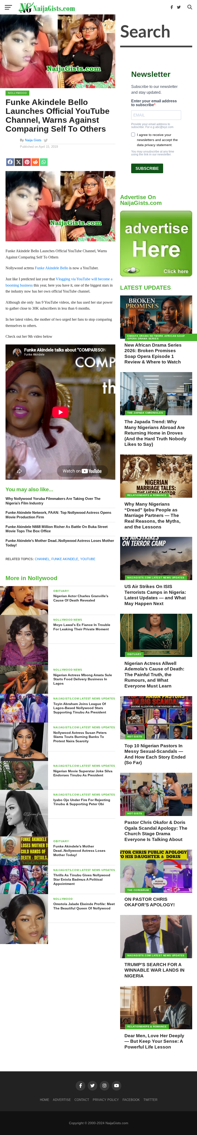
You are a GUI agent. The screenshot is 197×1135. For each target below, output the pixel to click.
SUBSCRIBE (147, 168)
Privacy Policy (106, 1100)
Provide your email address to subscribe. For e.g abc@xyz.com (152, 126)
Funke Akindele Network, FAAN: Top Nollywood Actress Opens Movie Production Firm (58, 514)
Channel (42, 559)
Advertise (62, 1100)
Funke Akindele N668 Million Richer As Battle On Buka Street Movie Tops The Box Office (57, 529)
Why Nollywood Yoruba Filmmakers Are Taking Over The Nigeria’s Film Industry (53, 501)
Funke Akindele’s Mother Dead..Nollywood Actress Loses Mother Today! (60, 543)
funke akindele (64, 559)
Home (44, 1100)
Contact (81, 1100)
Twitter (150, 1100)
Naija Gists (33, 140)
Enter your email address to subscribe (154, 103)
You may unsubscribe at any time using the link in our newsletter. (152, 153)
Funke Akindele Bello (51, 268)
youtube (87, 559)
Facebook (131, 1100)
